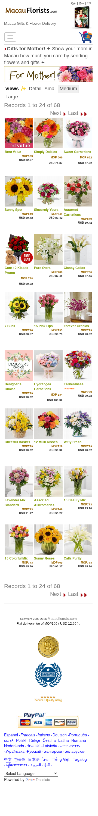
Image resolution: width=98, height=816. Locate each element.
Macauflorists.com (62, 619)
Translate (43, 779)
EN (89, 3)
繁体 (81, 3)
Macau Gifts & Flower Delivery (30, 23)
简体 (73, 3)
